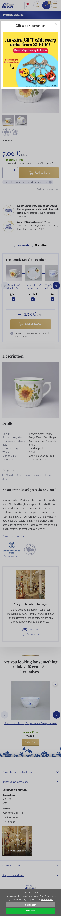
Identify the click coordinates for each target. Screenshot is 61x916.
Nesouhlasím (30, 905)
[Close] (56, 24)
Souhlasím (30, 911)
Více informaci (47, 899)
